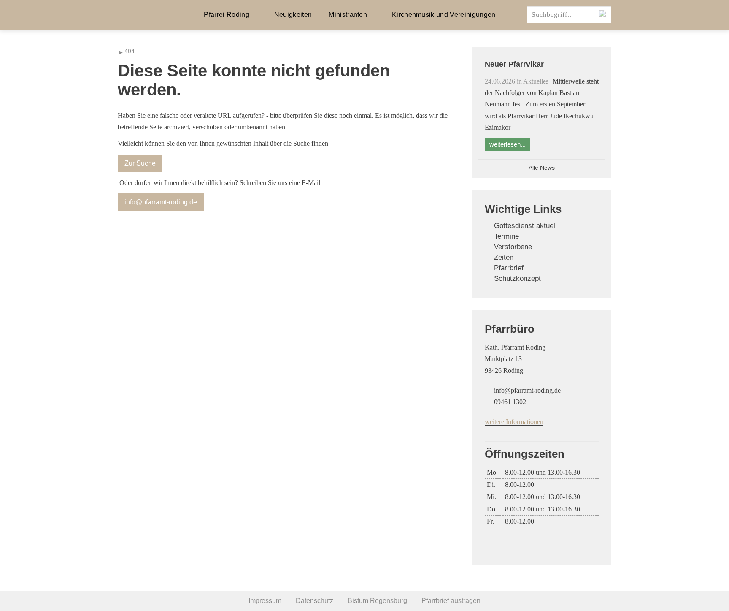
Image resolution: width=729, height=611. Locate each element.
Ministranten (348, 14)
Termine (506, 236)
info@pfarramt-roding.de (160, 202)
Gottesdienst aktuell (525, 226)
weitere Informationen (514, 421)
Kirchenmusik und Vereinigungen (444, 14)
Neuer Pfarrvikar (514, 64)
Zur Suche (140, 163)
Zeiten (503, 257)
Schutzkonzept (517, 278)
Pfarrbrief (509, 268)
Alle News (542, 168)
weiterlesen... (507, 144)
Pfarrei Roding (226, 14)
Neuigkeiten (293, 14)
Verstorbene (513, 247)
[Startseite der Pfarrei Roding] (145, 15)
